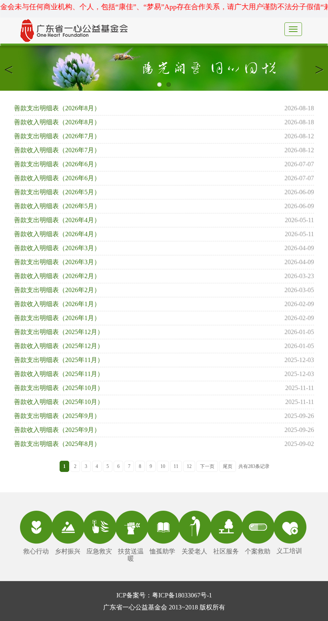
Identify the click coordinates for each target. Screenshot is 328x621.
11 (176, 466)
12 (189, 466)
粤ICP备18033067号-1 (182, 595)
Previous (12, 68)
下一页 (207, 466)
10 (162, 466)
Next (316, 68)
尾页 (227, 466)
